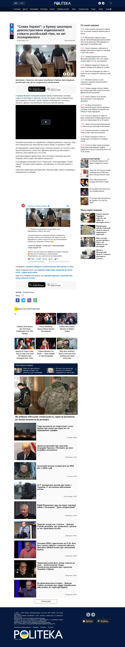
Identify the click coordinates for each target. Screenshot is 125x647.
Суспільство (84, 9)
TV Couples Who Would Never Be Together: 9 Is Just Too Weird (100, 200)
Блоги (52, 9)
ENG (101, 9)
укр (15, 3)
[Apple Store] (88, 621)
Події (93, 9)
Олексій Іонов (28, 292)
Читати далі (46, 601)
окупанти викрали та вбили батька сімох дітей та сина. (50, 267)
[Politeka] (62, 3)
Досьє (25, 9)
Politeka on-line (63, 9)
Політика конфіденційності (22, 627)
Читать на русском (69, 40)
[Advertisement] (46, 188)
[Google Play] (103, 621)
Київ (73, 9)
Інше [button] (108, 9)
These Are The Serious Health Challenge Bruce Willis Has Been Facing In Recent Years (99, 173)
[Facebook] (12, 25)
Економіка (34, 9)
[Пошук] (111, 3)
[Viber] (12, 33)
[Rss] (99, 3)
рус (22, 3)
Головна (17, 9)
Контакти (51, 627)
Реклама (43, 627)
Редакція (36, 627)
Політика (43, 9)
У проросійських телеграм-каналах (31, 96)
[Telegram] (103, 3)
